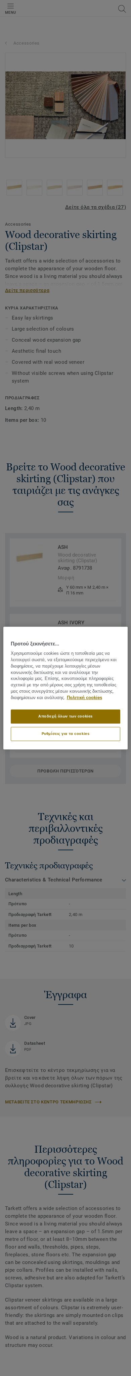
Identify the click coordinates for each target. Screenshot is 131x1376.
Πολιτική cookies (84, 697)
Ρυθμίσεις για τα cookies (66, 734)
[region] (65, 688)
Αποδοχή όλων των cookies (65, 716)
